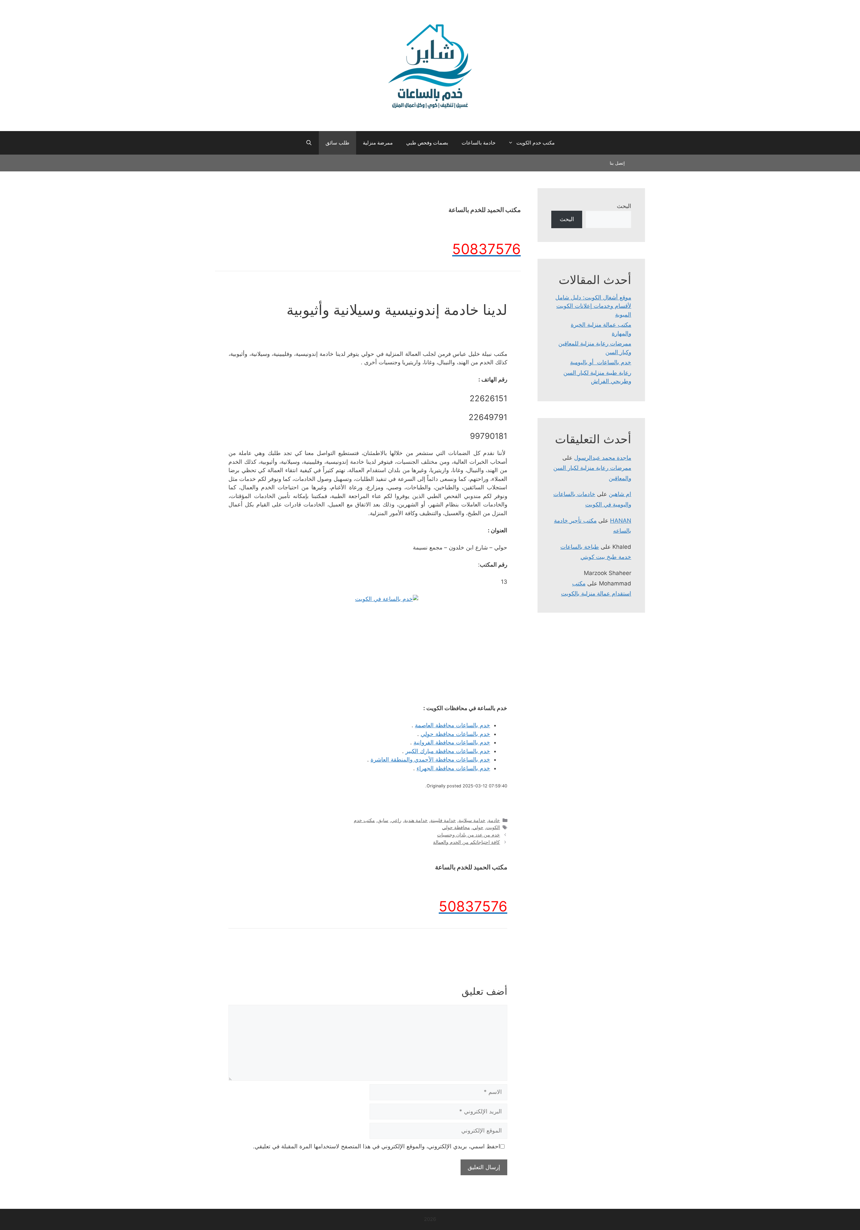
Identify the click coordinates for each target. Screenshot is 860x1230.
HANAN (620, 520)
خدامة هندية (416, 820)
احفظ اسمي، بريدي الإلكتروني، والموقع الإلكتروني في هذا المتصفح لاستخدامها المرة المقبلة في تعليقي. (376, 1146)
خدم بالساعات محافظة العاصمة (452, 725)
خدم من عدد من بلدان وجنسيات (468, 834)
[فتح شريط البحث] (308, 143)
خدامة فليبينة (443, 820)
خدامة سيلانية (472, 820)
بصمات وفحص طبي (427, 142)
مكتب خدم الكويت (535, 142)
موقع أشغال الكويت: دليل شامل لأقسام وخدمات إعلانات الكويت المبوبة (593, 306)
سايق (383, 820)
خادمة (494, 820)
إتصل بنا (617, 163)
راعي (396, 820)
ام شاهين (620, 494)
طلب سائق (337, 142)
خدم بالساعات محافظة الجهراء (453, 768)
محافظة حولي (456, 827)
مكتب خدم (364, 820)
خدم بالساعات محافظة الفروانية (452, 742)
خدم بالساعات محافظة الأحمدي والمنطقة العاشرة (430, 759)
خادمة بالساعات (479, 142)
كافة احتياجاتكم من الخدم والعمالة (466, 842)
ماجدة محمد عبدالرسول (602, 457)
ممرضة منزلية (378, 142)
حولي (478, 827)
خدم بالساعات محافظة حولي (455, 734)
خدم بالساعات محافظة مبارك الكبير (447, 751)
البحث (624, 206)
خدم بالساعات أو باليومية (600, 362)
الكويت (493, 827)
